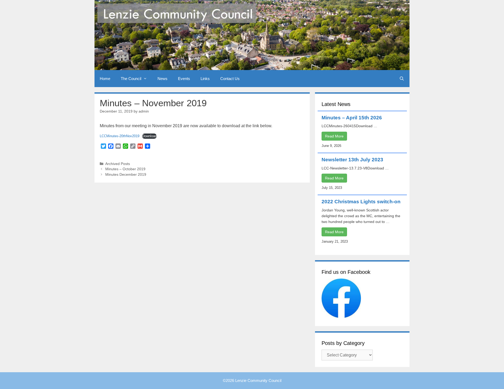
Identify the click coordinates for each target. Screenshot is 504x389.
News (162, 78)
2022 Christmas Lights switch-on (361, 201)
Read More (334, 136)
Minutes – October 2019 (125, 169)
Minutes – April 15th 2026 (352, 117)
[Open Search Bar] (402, 78)
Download (149, 136)
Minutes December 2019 (125, 175)
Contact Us (230, 78)
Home (105, 78)
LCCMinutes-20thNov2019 (119, 136)
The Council (131, 78)
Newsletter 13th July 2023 (352, 159)
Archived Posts (117, 164)
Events (184, 78)
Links (205, 78)
